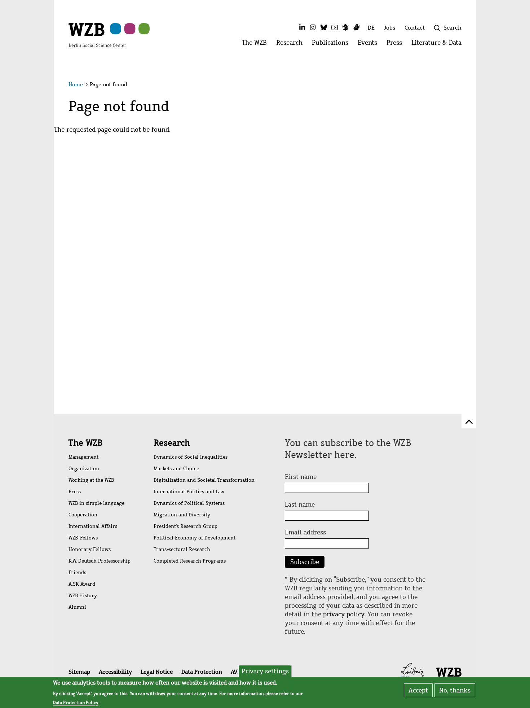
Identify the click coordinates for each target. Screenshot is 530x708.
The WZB (85, 443)
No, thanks (455, 690)
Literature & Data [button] (438, 45)
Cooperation (83, 514)
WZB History (83, 595)
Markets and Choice (176, 468)
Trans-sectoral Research (182, 549)
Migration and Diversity (182, 514)
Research (172, 443)
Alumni (77, 607)
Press (75, 491)
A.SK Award (82, 584)
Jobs (389, 27)
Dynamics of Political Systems (189, 503)
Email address (305, 532)
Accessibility (115, 672)
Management (83, 457)
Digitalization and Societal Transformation (204, 480)
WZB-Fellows (83, 537)
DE (371, 27)
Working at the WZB (91, 480)
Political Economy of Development (194, 537)
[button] (463, 86)
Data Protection (201, 672)
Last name (300, 504)
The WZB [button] (256, 45)
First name (301, 476)
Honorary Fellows (90, 549)
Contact (415, 27)
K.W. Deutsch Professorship (100, 561)
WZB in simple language (96, 503)
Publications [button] (332, 45)
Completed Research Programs (190, 561)
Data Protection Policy (75, 702)
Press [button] (397, 45)
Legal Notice (157, 672)
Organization (84, 468)
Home (76, 84)
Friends (77, 572)
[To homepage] (97, 34)
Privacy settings (265, 671)
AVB (236, 672)
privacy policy (344, 614)
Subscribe (304, 562)
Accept (418, 690)
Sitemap (79, 672)
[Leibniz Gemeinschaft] (412, 671)
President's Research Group (185, 526)
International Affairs (93, 526)
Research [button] (291, 45)
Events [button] (370, 45)
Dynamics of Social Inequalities (191, 457)
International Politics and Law (189, 491)
